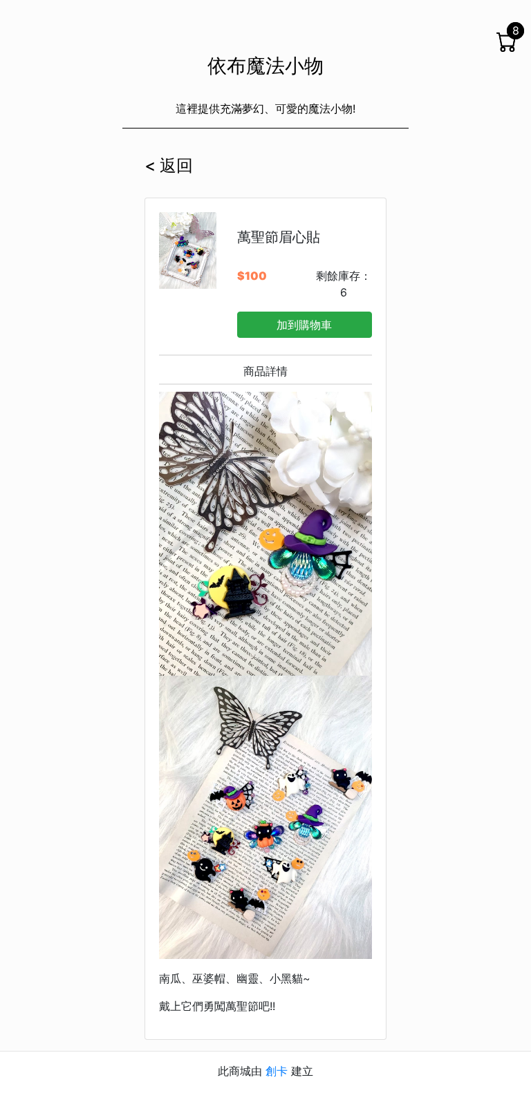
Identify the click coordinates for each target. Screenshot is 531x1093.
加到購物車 (304, 325)
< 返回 (169, 165)
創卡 (277, 1071)
